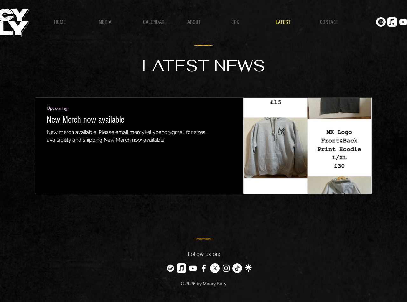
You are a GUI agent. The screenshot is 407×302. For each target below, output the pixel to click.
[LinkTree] (248, 268)
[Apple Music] (392, 22)
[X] (215, 268)
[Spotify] (381, 22)
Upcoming (57, 108)
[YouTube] (192, 268)
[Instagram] (226, 268)
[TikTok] (237, 268)
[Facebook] (204, 268)
